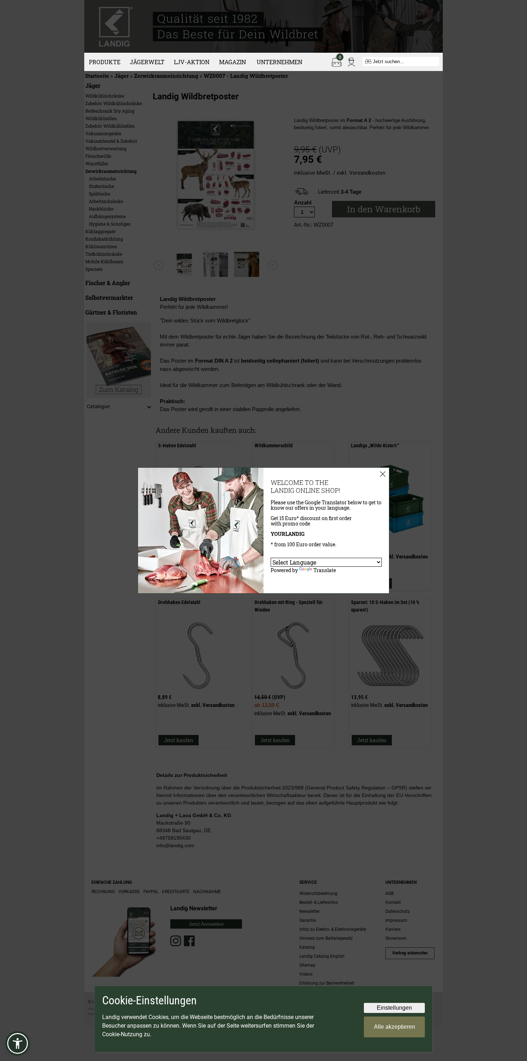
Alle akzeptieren (394, 1027)
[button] (17, 1043)
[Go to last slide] (158, 265)
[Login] (351, 61)
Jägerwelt (147, 62)
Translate (324, 570)
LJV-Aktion (191, 62)
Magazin (232, 62)
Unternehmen (279, 62)
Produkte (104, 62)
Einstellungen (394, 1008)
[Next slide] (272, 265)
